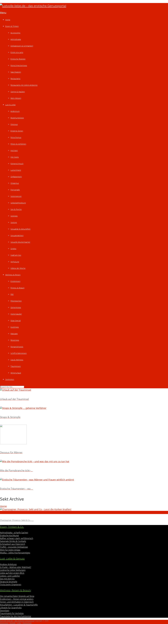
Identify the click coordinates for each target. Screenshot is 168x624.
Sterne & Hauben (17, 91)
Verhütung (14, 261)
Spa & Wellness (16, 359)
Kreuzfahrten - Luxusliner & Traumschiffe (19, 604)
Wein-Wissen (15, 98)
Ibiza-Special (15, 320)
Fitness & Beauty (17, 288)
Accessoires (15, 33)
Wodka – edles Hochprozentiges (15, 552)
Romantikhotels (16, 346)
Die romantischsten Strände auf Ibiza (17, 596)
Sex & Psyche (16, 209)
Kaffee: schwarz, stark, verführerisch (16, 538)
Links (19, 623)
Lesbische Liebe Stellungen (12, 570)
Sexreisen (4, 610)
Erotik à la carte (16, 52)
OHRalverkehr (16, 176)
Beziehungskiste (17, 118)
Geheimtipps (15, 307)
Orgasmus (14, 183)
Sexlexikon (9, 379)
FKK (12, 294)
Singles (13, 248)
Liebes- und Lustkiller (10, 575)
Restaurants (15, 78)
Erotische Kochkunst (9, 535)
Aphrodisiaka (15, 39)
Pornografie (15, 189)
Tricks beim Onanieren (10, 584)
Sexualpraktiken (16, 235)
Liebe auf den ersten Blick (12, 573)
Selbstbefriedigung (18, 203)
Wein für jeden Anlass (10, 549)
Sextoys (13, 222)
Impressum (4, 623)
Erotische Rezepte (17, 59)
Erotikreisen (15, 281)
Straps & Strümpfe (8, 581)
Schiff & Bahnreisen (18, 353)
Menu (3, 12)
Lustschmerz (15, 170)
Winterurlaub (15, 373)
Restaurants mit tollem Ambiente (24, 85)
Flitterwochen (16, 301)
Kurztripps (14, 327)
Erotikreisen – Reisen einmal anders (16, 599)
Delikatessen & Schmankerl (21, 46)
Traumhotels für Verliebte (12, 613)
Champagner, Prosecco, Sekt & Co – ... (17, 520)
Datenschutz (27, 623)
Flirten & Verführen (18, 144)
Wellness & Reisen (12, 274)
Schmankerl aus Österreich (12, 544)
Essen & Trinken (12, 26)
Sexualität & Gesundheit (20, 229)
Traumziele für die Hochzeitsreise (15, 616)
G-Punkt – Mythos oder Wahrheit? (15, 567)
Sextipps (14, 216)
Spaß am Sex (15, 255)
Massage (14, 333)
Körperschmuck (16, 163)
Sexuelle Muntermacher (20, 242)
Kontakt (12, 623)
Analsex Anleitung (8, 564)
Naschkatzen (15, 72)
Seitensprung (15, 196)
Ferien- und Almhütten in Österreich (17, 601)
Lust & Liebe (10, 104)
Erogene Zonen (16, 131)
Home (7, 19)
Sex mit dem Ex (7, 578)
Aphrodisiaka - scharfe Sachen (14, 532)
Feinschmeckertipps (18, 65)
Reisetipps (14, 340)
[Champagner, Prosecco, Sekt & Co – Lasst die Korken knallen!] (84, 509)
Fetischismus (15, 137)
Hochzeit (14, 150)
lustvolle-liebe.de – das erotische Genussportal (17, 621)
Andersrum (15, 111)
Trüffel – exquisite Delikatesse (14, 547)
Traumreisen (15, 366)
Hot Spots (14, 157)
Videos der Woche (17, 268)
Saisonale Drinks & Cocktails (13, 541)
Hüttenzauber (16, 314)
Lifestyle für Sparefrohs (11, 607)
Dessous (14, 124)
